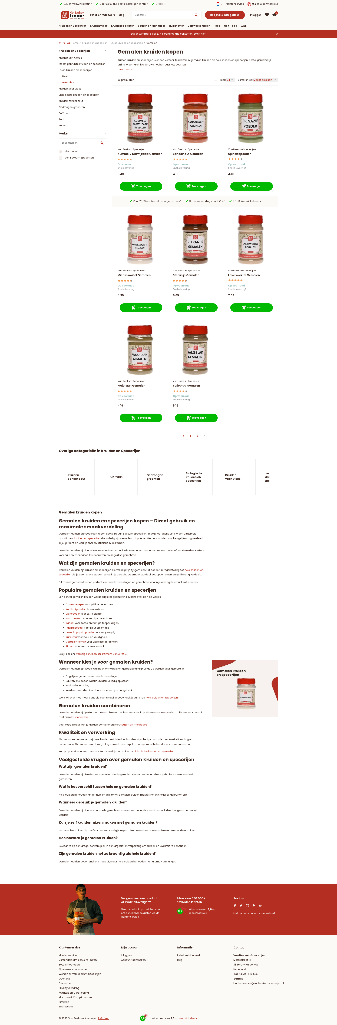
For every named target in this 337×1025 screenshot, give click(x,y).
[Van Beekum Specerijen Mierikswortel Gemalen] (140, 239)
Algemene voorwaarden (73, 969)
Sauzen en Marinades (152, 26)
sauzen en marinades (133, 724)
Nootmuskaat (74, 618)
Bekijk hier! (200, 33)
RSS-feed (103, 1018)
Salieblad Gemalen (186, 386)
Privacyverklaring (69, 988)
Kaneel (70, 623)
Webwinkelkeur (269, 4)
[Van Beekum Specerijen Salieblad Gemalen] (195, 349)
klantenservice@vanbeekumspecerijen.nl (258, 983)
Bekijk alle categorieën (225, 15)
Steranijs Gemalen (186, 275)
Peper (62, 125)
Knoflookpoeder (75, 609)
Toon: (223, 80)
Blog (121, 15)
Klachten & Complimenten (75, 997)
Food (217, 26)
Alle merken (71, 151)
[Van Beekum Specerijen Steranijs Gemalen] (195, 239)
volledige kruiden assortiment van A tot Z (101, 654)
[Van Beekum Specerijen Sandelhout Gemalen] (195, 118)
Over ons (64, 978)
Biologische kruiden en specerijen (79, 94)
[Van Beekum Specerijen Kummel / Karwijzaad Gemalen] (140, 118)
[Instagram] (247, 906)
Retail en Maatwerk (102, 15)
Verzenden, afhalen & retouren (78, 960)
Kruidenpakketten (122, 26)
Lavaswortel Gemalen (244, 275)
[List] (215, 79)
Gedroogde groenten (72, 107)
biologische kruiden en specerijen (154, 751)
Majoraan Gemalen (131, 386)
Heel (65, 76)
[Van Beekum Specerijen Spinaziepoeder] (250, 118)
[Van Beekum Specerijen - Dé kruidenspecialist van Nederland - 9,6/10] (73, 15)
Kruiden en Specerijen (73, 26)
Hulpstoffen (176, 26)
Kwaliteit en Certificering (74, 992)
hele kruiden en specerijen (162, 697)
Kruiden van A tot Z (70, 57)
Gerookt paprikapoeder (80, 632)
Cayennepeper (75, 604)
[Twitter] (241, 906)
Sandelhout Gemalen (188, 154)
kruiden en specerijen (87, 538)
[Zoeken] (196, 15)
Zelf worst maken (199, 26)
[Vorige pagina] (183, 436)
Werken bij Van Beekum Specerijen (80, 974)
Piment (70, 646)
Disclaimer (65, 983)
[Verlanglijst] (267, 15)
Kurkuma (71, 637)
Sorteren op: (245, 80)
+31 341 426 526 (248, 974)
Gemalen (68, 82)
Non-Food (230, 26)
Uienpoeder (73, 613)
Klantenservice (235, 4)
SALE (243, 26)
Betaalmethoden (69, 964)
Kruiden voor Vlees (70, 88)
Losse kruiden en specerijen (127, 43)
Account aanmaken (133, 960)
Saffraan (64, 113)
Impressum (66, 1006)
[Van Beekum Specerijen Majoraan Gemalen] (140, 349)
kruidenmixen (79, 717)
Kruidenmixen (99, 26)
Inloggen (126, 955)
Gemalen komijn (76, 642)
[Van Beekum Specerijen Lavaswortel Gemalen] (250, 239)
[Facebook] (234, 906)
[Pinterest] (253, 906)
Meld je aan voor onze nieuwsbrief (254, 913)
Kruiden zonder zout (71, 101)
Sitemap (64, 1002)
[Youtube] (260, 906)
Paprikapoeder (74, 627)
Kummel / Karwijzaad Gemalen (140, 154)
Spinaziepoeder (239, 154)
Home (75, 43)
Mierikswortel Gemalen (134, 275)
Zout (61, 119)
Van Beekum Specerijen (79, 157)
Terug (66, 43)
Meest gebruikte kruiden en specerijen (82, 63)
